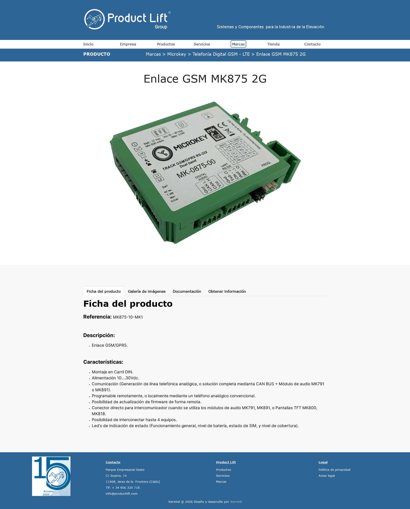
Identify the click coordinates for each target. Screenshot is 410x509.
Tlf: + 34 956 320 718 (123, 487)
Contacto (312, 44)
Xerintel (236, 501)
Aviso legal (327, 475)
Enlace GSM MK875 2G (281, 54)
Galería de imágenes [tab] (146, 291)
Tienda (273, 44)
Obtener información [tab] (227, 291)
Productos (166, 44)
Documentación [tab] (187, 291)
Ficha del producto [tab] (104, 291)
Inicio (88, 44)
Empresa (128, 44)
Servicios (202, 44)
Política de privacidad (334, 469)
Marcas (238, 44)
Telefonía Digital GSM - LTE (221, 54)
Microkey (176, 54)
